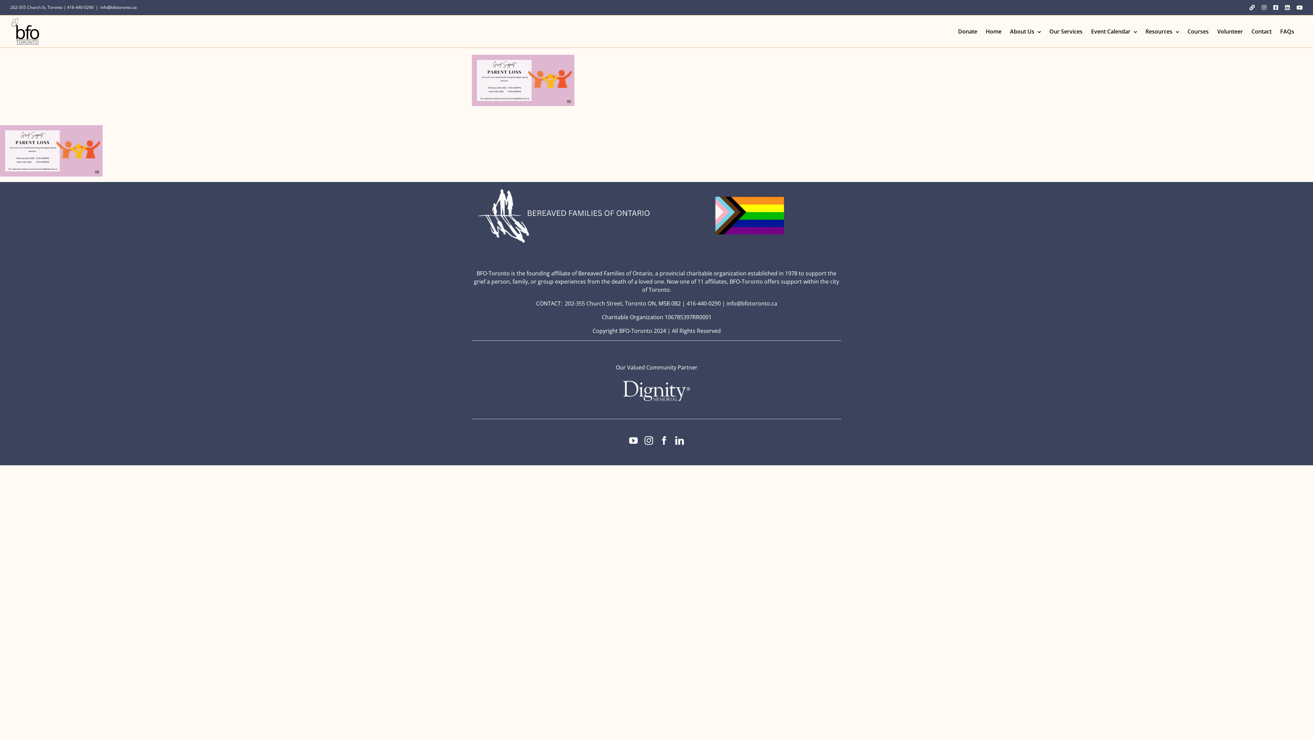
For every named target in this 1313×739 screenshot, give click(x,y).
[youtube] (633, 440)
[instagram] (649, 440)
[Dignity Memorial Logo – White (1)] (656, 383)
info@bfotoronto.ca (118, 7)
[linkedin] (679, 440)
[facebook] (664, 440)
